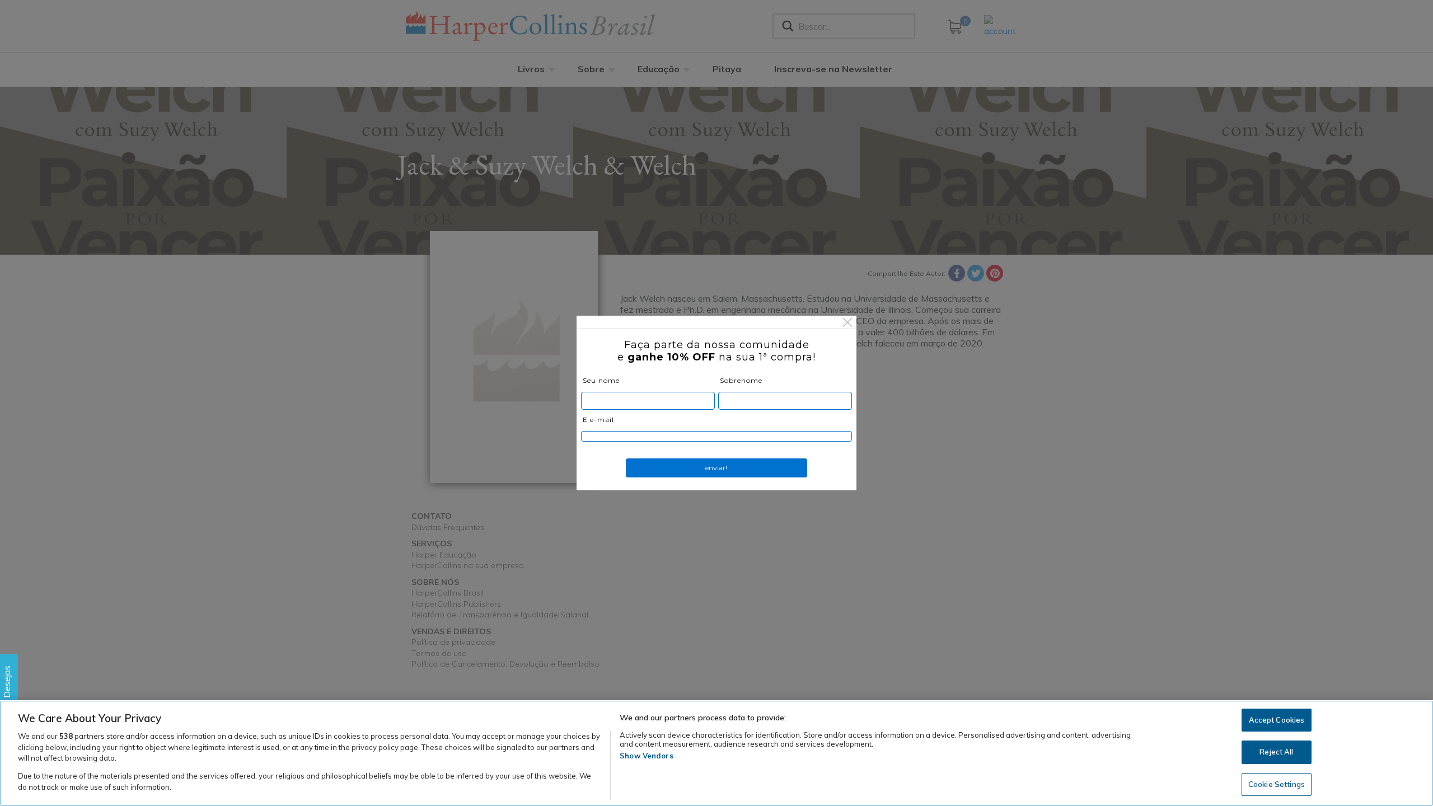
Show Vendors (646, 755)
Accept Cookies (1277, 719)
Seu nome (601, 380)
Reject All (1276, 751)
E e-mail (598, 419)
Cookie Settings (1276, 784)
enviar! (716, 467)
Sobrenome (741, 380)
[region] (716, 753)
